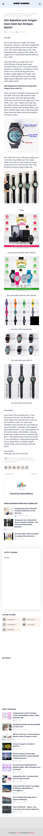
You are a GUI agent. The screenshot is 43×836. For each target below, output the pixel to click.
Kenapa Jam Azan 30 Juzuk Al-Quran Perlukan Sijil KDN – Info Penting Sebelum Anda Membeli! (26, 523)
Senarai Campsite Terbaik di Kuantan (23, 745)
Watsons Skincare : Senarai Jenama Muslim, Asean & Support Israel (26, 735)
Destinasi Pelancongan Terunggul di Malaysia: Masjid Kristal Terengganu (26, 788)
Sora (17, 833)
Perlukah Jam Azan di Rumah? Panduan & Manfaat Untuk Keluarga (26, 510)
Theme (32, 833)
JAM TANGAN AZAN (29, 460)
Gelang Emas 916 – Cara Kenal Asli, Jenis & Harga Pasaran (25, 777)
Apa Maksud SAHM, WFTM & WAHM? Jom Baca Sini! (26, 725)
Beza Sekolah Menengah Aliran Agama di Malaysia (25, 798)
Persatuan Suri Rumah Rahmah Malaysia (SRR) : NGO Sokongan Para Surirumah (26, 767)
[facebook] (11, 619)
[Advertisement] (21, 682)
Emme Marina (10, 32)
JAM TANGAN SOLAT (20, 14)
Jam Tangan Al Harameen (25, 458)
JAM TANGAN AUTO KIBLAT (13, 460)
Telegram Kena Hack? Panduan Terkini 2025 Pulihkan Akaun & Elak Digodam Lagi (26, 715)
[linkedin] (11, 630)
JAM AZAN (12, 458)
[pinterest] (31, 619)
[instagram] (11, 624)
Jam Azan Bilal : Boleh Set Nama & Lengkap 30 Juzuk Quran (27, 535)
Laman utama (8, 14)
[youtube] (31, 624)
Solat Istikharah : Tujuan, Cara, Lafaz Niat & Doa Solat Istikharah (26, 808)
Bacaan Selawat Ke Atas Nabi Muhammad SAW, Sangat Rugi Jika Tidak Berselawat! (26, 756)
